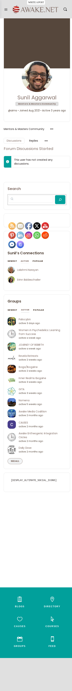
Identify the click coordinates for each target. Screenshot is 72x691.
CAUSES (23, 422)
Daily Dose (25, 448)
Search (14, 188)
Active (25, 261)
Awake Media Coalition (33, 411)
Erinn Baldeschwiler (28, 279)
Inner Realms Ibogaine (32, 378)
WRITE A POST (36, 2)
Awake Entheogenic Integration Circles (38, 435)
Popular (37, 261)
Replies (33, 141)
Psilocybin (25, 319)
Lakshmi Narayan (27, 269)
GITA (21, 389)
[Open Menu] (6, 9)
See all (15, 461)
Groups (14, 301)
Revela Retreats (28, 356)
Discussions (14, 141)
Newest (12, 261)
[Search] (65, 9)
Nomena (24, 400)
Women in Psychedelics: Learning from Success (39, 332)
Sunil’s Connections (26, 253)
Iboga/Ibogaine (28, 367)
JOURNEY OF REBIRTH (31, 345)
